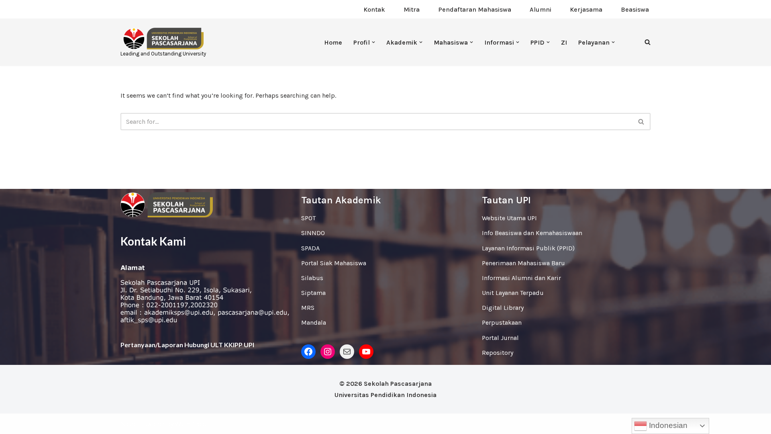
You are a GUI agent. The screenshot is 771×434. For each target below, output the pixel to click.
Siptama (313, 293)
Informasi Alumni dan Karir (521, 278)
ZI (564, 42)
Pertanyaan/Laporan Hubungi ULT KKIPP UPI (187, 344)
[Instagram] (327, 351)
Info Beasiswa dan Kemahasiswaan (532, 233)
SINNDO (313, 233)
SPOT (308, 218)
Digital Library (503, 307)
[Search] (648, 42)
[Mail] (347, 351)
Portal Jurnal (500, 338)
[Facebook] (308, 351)
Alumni (540, 9)
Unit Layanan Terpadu (513, 293)
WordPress (190, 424)
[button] (373, 42)
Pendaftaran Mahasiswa (474, 9)
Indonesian (667, 425)
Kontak (374, 9)
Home (333, 42)
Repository (497, 352)
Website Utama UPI (509, 218)
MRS (307, 307)
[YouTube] (366, 351)
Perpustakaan (502, 322)
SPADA (310, 248)
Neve (127, 424)
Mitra (412, 9)
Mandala (313, 322)
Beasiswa (635, 9)
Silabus (312, 278)
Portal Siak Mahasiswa (333, 263)
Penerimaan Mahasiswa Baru (523, 263)
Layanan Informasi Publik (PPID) (528, 248)
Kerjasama (586, 9)
